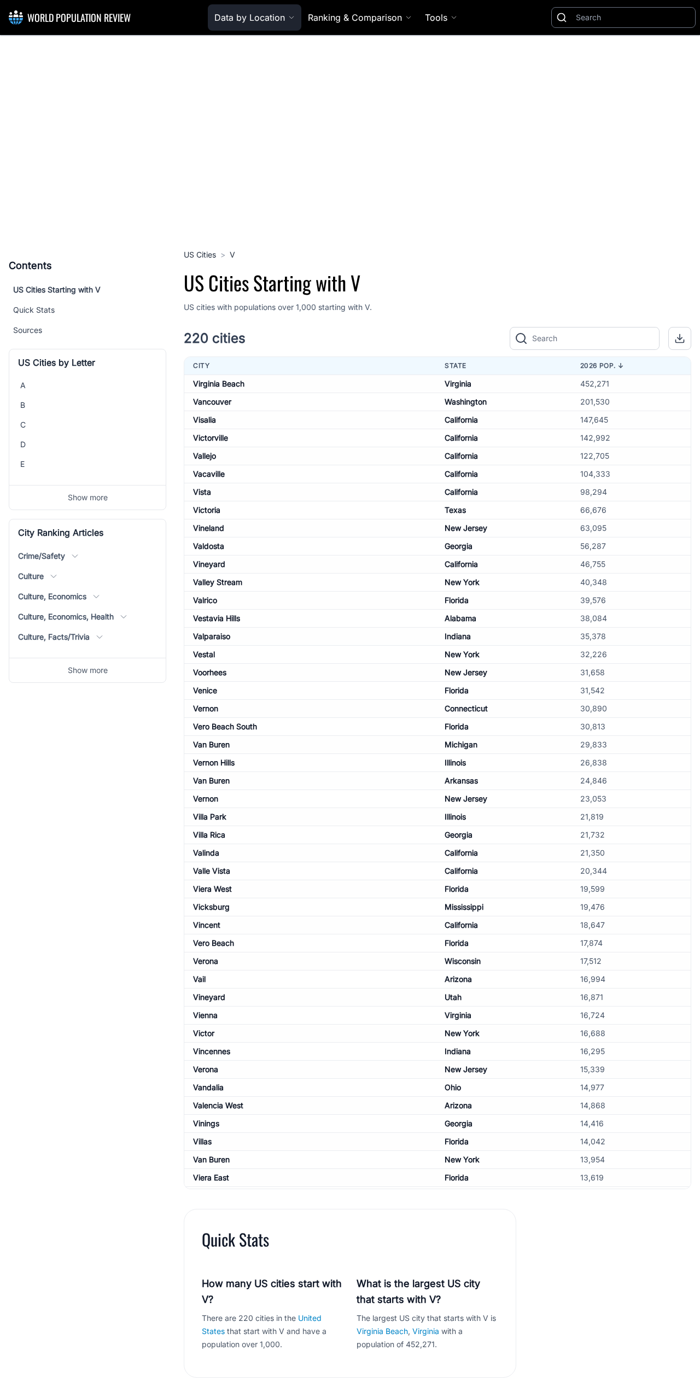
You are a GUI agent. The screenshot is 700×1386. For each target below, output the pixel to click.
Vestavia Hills (216, 618)
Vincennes (211, 1051)
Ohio (453, 1087)
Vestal (204, 654)
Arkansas (461, 780)
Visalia (204, 419)
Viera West (212, 888)
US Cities (200, 254)
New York (462, 582)
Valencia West (218, 1105)
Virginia (458, 383)
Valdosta (208, 546)
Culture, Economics (52, 596)
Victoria (206, 509)
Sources (27, 330)
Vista (202, 491)
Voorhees (209, 672)
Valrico (205, 600)
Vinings (206, 1123)
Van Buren (211, 744)
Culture (31, 576)
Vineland (208, 528)
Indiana (458, 636)
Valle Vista (211, 870)
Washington (466, 401)
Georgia (458, 546)
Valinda (206, 852)
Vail (199, 979)
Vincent (206, 924)
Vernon (205, 708)
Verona (205, 961)
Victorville (210, 437)
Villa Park (209, 816)
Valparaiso (211, 636)
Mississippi (464, 906)
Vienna (205, 1015)
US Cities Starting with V (57, 289)
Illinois (455, 762)
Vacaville (209, 473)
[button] (679, 338)
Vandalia (208, 1087)
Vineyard (209, 564)
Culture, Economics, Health (66, 616)
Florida (457, 600)
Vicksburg (211, 906)
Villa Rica (209, 834)
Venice (205, 690)
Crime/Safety (41, 555)
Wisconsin (463, 961)
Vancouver (212, 401)
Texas (455, 509)
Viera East (211, 1177)
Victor (203, 1033)
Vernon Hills (214, 762)
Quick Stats (34, 309)
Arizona (458, 979)
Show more (88, 497)
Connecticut (466, 708)
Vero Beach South (225, 726)
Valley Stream (217, 582)
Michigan (461, 744)
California (461, 419)
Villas (202, 1141)
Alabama (460, 618)
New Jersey (466, 528)
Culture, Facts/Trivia (54, 636)
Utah (453, 997)
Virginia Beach (218, 383)
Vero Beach (213, 943)
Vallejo (204, 455)
